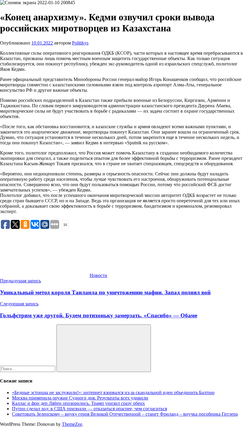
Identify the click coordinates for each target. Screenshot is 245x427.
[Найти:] (28, 368)
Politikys (80, 42)
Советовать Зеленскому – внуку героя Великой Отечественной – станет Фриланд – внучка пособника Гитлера (125, 414)
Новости (98, 275)
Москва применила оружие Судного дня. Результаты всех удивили (80, 397)
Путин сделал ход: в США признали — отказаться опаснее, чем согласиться (89, 408)
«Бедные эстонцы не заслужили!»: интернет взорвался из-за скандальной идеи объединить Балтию (113, 392)
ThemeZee (72, 424)
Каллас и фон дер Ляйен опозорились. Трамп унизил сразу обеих (78, 403)
